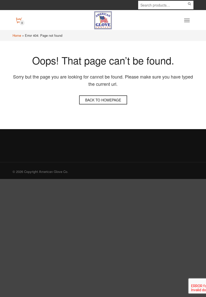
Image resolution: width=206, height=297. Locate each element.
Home (17, 35)
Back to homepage (103, 99)
